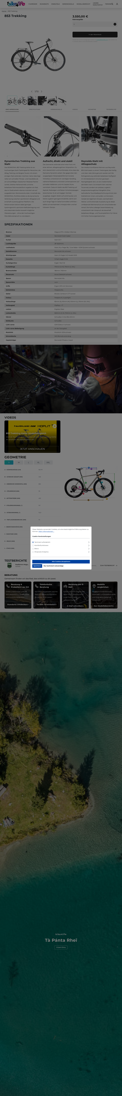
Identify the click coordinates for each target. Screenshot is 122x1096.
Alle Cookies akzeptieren (61, 561)
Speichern (37, 566)
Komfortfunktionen (41, 545)
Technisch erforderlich (42, 542)
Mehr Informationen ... (46, 531)
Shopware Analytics (41, 552)
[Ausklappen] (89, 542)
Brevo (36, 548)
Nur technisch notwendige (53, 566)
